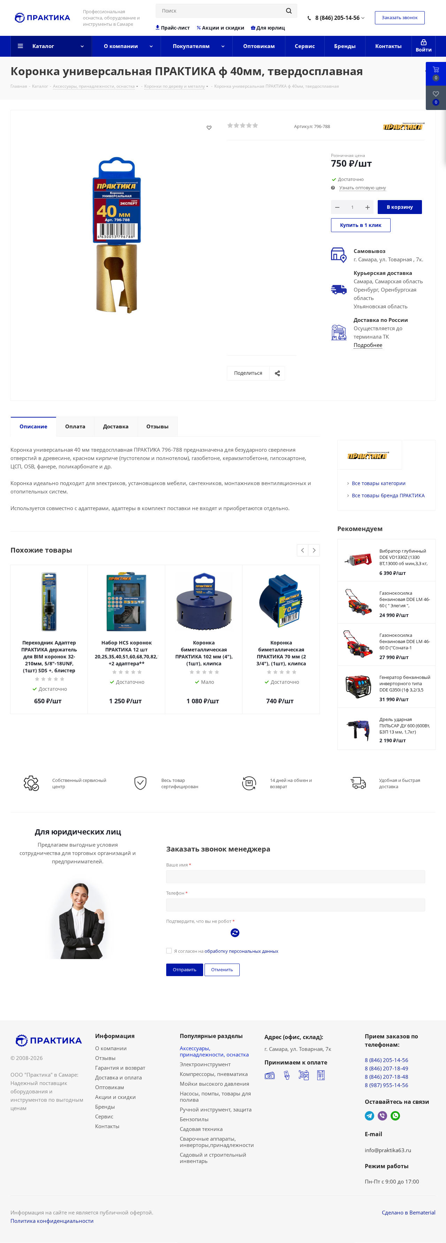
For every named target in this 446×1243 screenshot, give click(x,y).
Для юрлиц (270, 28)
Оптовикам (109, 1087)
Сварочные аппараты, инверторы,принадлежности (217, 1141)
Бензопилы (194, 1119)
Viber (382, 1116)
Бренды (105, 1106)
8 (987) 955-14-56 (386, 1085)
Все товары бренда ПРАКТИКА (388, 495)
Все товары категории (379, 483)
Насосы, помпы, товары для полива (215, 1096)
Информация (114, 1036)
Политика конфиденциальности (52, 1220)
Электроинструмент (205, 1064)
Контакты (107, 1126)
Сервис (104, 1116)
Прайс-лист (175, 28)
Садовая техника (201, 1128)
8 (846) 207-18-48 (386, 1076)
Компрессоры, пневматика (214, 1073)
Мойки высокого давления (214, 1083)
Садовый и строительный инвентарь (213, 1157)
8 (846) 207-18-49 (386, 1068)
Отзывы (105, 1057)
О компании (111, 1048)
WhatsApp (395, 1116)
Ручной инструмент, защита (216, 1109)
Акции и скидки (223, 28)
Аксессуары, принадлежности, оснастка (214, 1051)
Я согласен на (226, 951)
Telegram (369, 1116)
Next (314, 551)
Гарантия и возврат (120, 1067)
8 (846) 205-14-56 (337, 18)
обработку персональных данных (241, 951)
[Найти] (288, 11)
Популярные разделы (211, 1036)
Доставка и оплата (118, 1077)
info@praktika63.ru (388, 1150)
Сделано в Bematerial (409, 1212)
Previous (303, 551)
